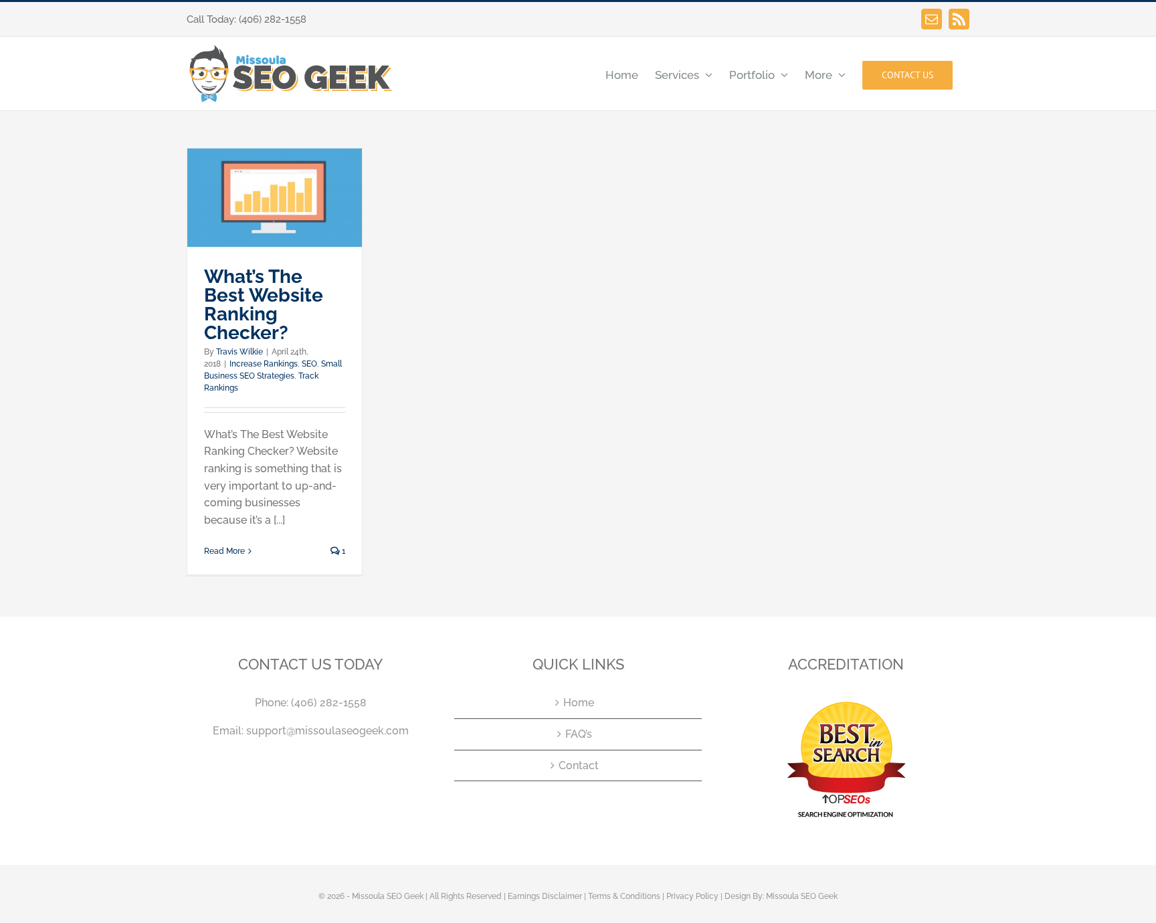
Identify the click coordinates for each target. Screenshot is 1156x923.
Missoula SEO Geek (802, 896)
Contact (579, 765)
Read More (224, 551)
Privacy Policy (692, 896)
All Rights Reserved (465, 896)
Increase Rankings (263, 364)
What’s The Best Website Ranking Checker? (263, 305)
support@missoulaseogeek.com (327, 730)
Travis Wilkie (239, 351)
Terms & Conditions (624, 896)
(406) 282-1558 (272, 19)
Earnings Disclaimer (545, 896)
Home (578, 702)
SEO (309, 364)
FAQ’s (578, 734)
